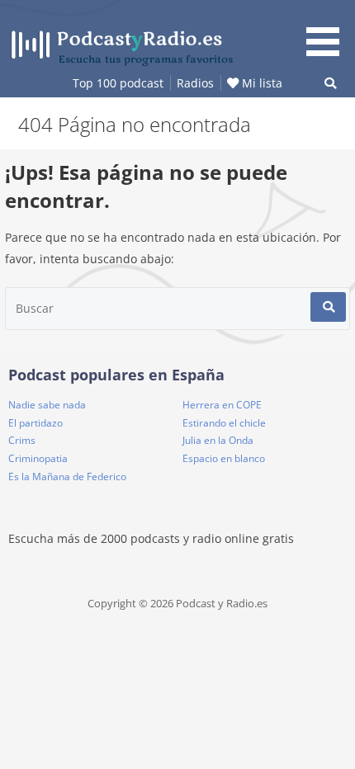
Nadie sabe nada (47, 405)
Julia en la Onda (217, 440)
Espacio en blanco (223, 458)
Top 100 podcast (118, 83)
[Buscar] (328, 307)
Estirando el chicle (224, 423)
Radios (195, 83)
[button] (328, 31)
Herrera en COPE (222, 405)
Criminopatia (38, 458)
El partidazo (35, 423)
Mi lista (260, 83)
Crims (22, 440)
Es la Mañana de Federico (67, 476)
